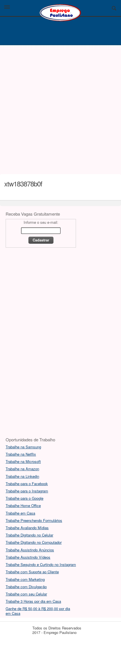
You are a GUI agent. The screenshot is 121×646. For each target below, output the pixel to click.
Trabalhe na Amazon (22, 468)
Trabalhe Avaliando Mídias (27, 527)
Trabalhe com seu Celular (26, 594)
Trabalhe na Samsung (23, 446)
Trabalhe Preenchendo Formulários (34, 520)
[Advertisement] (60, 108)
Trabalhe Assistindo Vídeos (28, 557)
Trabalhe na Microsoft (23, 461)
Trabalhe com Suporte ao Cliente (32, 571)
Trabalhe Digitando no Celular (29, 535)
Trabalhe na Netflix (21, 454)
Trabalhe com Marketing (25, 579)
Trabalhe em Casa (20, 513)
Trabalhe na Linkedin (22, 476)
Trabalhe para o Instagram (27, 491)
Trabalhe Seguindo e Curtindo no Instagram (41, 564)
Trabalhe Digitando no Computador (34, 542)
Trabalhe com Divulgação (26, 586)
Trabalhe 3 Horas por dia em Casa (33, 601)
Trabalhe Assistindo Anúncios (30, 550)
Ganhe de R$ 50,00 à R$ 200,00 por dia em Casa (38, 611)
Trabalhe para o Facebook (27, 483)
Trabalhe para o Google (24, 498)
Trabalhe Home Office (23, 505)
